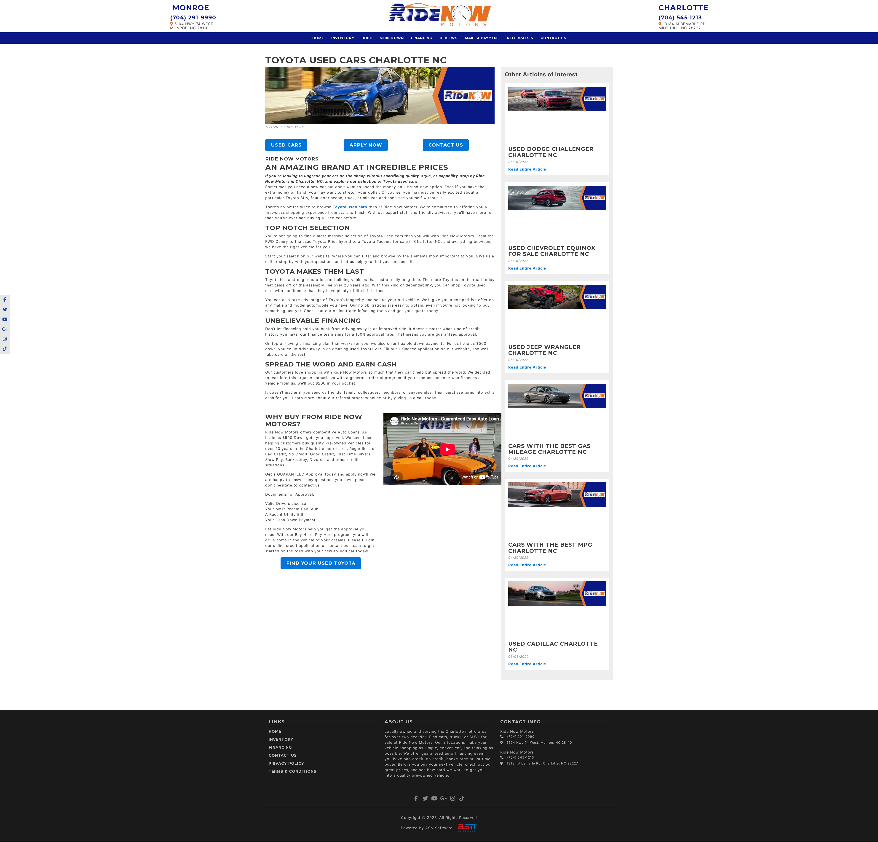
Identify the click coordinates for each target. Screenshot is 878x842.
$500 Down (392, 38)
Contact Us (553, 38)
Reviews (449, 38)
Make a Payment (482, 38)
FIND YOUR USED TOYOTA (320, 563)
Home (318, 38)
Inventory (342, 38)
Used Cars (286, 145)
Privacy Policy (286, 763)
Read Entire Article (527, 169)
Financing (421, 38)
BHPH (366, 38)
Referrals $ (520, 38)
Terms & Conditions (292, 771)
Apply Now (366, 145)
